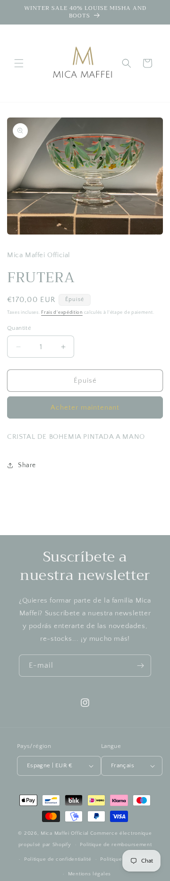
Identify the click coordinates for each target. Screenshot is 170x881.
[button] (18, 63)
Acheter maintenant (85, 407)
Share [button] (27, 465)
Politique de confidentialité (58, 859)
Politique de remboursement (116, 844)
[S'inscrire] (140, 665)
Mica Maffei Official (65, 833)
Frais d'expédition (62, 312)
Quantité (19, 328)
